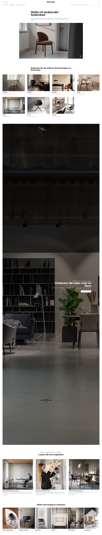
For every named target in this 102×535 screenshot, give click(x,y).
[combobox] (85, 5)
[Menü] (3, 5)
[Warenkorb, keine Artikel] (99, 2)
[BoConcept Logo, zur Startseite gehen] (51, 2)
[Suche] (99, 4)
